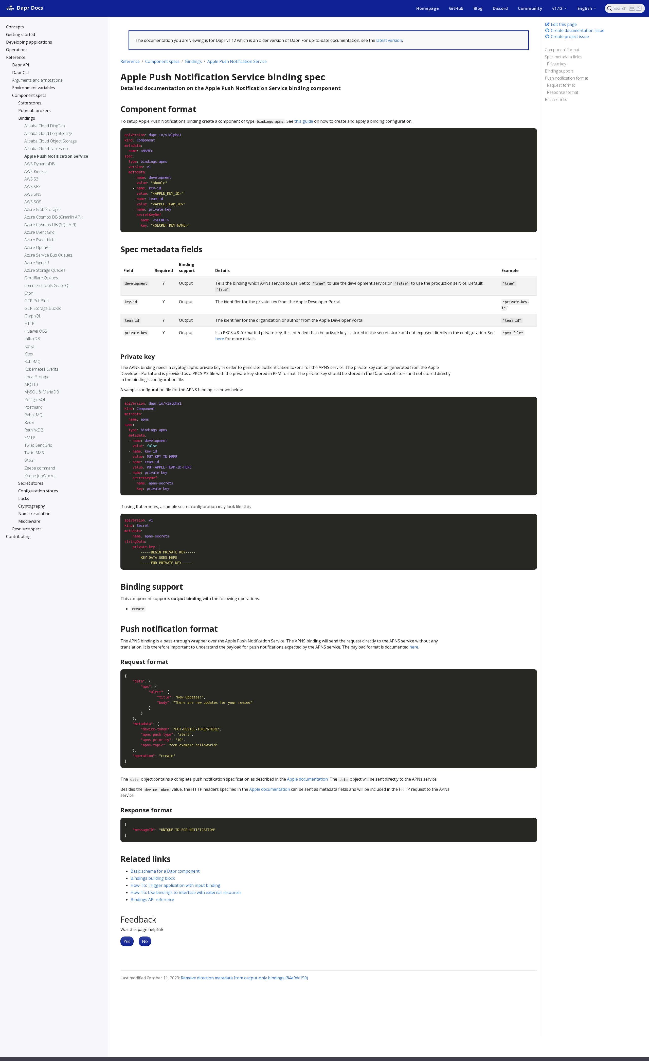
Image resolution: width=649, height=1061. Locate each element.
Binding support (559, 71)
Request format (561, 85)
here (219, 338)
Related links (556, 99)
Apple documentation (307, 779)
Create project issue (569, 36)
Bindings (193, 61)
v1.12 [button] (557, 8)
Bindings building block (153, 878)
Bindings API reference (152, 899)
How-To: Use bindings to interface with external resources (186, 892)
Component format (562, 49)
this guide (303, 121)
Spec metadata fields (563, 57)
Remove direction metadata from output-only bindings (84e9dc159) (244, 978)
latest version (389, 40)
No (145, 941)
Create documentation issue (577, 30)
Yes (127, 941)
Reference (130, 61)
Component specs (162, 61)
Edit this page (563, 24)
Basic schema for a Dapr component (165, 871)
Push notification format (566, 78)
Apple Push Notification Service (237, 61)
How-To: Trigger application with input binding (175, 885)
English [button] (585, 8)
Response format (562, 92)
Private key (556, 64)
